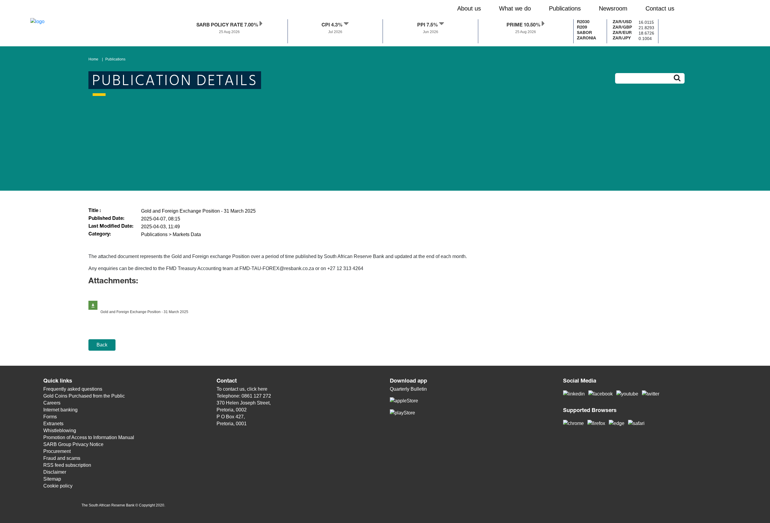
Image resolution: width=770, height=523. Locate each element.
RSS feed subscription (67, 465)
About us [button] (469, 8)
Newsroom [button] (613, 8)
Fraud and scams (61, 458)
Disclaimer (54, 472)
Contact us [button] (659, 8)
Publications (115, 59)
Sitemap (52, 478)
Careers (51, 402)
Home (93, 59)
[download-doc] (92, 305)
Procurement (57, 451)
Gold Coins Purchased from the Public (84, 395)
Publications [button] (565, 8)
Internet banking (60, 409)
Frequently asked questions (72, 389)
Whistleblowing (59, 430)
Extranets (53, 423)
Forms (50, 416)
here (262, 389)
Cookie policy (57, 485)
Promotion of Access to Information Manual (88, 437)
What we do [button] (515, 8)
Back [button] (102, 344)
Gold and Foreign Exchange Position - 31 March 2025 (144, 312)
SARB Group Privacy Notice (73, 444)
